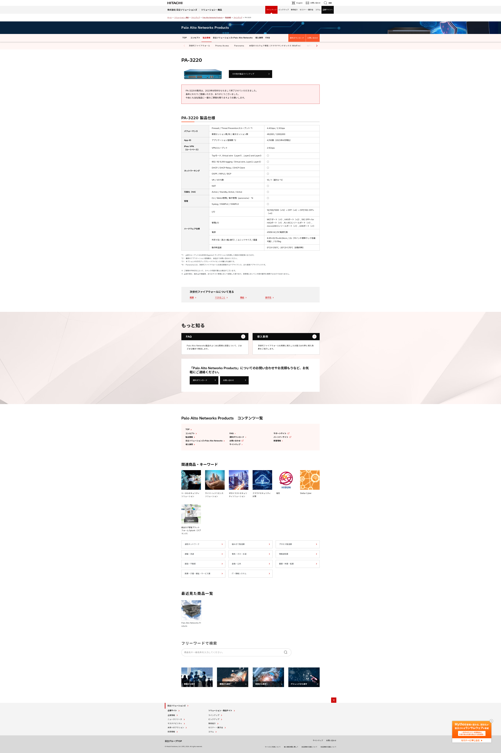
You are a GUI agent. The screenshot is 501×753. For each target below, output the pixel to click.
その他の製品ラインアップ (243, 74)
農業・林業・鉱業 (286, 564)
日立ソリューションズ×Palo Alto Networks (233, 38)
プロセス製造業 (285, 544)
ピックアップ (284, 10)
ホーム (169, 17)
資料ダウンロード (297, 38)
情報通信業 (283, 554)
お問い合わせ (312, 38)
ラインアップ (271, 10)
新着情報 (277, 441)
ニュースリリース (175, 719)
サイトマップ (234, 444)
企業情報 (171, 715)
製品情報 (228, 17)
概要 (192, 297)
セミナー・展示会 (306, 10)
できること (220, 297)
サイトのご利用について (273, 747)
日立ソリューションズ (176, 706)
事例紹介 (294, 10)
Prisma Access (222, 46)
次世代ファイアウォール (199, 46)
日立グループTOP (173, 741)
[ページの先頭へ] (333, 700)
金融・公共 (236, 564)
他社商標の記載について (328, 747)
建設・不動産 (190, 564)
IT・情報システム (239, 573)
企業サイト (172, 710)
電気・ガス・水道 (239, 554)
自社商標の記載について (309, 747)
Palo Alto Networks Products (212, 17)
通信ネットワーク (192, 544)
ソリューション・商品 (181, 17)
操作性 (268, 297)
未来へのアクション (176, 727)
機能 (242, 297)
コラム (317, 10)
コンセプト (195, 38)
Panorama (239, 46)
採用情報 (171, 732)
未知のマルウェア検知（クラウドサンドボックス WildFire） (275, 46)
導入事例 (259, 38)
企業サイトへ (328, 10)
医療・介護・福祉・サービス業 (197, 573)
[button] (316, 46)
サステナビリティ (175, 723)
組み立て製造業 (238, 544)
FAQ (268, 38)
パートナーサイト (281, 437)
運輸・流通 (189, 554)
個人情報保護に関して (291, 747)
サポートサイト (280, 433)
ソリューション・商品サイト (220, 710)
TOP (184, 38)
